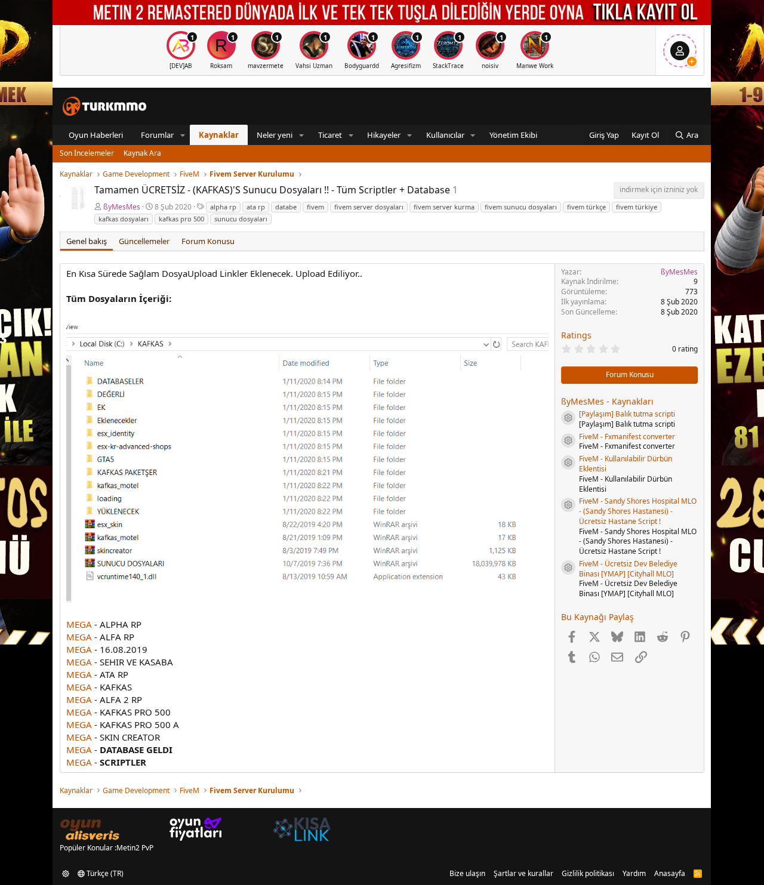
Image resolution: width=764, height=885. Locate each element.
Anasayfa (669, 873)
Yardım (634, 873)
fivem (315, 206)
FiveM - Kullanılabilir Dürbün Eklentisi (625, 464)
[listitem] (181, 50)
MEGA (79, 624)
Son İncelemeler (87, 153)
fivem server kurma (444, 206)
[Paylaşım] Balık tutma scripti (627, 414)
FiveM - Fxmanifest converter (627, 436)
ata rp (256, 206)
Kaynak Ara (142, 153)
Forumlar (157, 134)
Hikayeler (384, 134)
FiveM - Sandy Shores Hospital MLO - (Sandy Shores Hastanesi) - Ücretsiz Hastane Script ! (638, 511)
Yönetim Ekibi (513, 134)
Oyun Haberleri (96, 134)
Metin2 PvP (134, 848)
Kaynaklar (219, 134)
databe (286, 206)
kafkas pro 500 (181, 218)
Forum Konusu (208, 241)
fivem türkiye (636, 206)
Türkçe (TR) (104, 873)
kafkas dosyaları (123, 218)
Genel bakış (86, 241)
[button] (182, 135)
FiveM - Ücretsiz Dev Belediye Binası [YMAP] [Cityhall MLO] (628, 569)
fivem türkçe (586, 206)
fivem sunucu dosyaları (521, 206)
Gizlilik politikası (588, 873)
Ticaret (330, 134)
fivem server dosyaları (368, 206)
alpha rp (223, 206)
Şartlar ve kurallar (523, 873)
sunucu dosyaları (240, 218)
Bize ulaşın (467, 873)
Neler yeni (274, 134)
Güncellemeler (144, 241)
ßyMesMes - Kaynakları (607, 401)
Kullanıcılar (445, 134)
